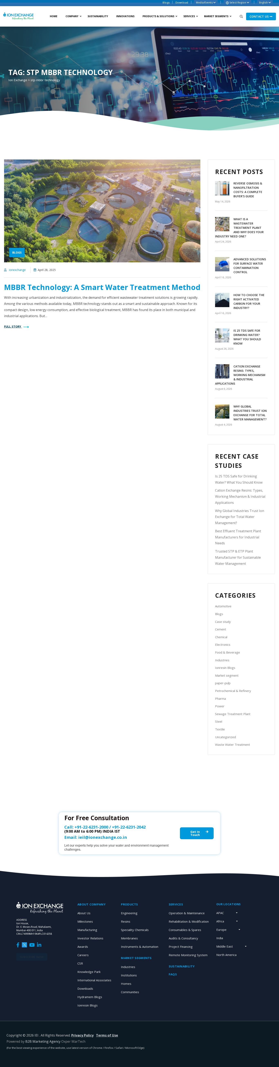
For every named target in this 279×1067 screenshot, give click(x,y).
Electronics (222, 644)
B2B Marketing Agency (42, 1041)
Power (219, 706)
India (219, 938)
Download (181, 2)
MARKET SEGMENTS (136, 958)
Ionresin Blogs (225, 668)
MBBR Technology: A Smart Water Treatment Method (102, 287)
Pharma (220, 698)
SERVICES (176, 904)
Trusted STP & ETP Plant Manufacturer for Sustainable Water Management (238, 557)
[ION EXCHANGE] (18, 16)
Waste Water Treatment (232, 744)
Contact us (260, 16)
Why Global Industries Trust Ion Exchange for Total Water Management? (239, 517)
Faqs (173, 974)
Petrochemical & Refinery (233, 691)
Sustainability (182, 966)
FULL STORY (13, 326)
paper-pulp (223, 683)
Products (129, 904)
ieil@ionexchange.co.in (102, 837)
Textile (220, 729)
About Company (91, 904)
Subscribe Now (32, 957)
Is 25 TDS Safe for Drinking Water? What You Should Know (238, 479)
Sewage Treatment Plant (232, 714)
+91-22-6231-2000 (91, 827)
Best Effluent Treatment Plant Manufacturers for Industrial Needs (238, 537)
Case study (223, 622)
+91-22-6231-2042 (129, 827)
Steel (218, 721)
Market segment (227, 675)
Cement (220, 629)
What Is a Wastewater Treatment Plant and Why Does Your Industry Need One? (239, 227)
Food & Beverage (227, 652)
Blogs (166, 2)
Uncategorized (225, 737)
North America (226, 955)
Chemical (221, 637)
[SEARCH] (241, 16)
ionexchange (17, 270)
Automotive (223, 606)
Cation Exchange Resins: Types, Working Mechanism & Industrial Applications (240, 374)
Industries (222, 660)
